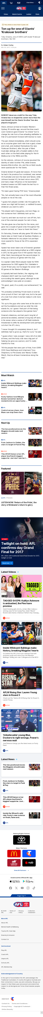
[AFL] (4, 3)
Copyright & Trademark (22, 1006)
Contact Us (5, 939)
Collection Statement (31, 911)
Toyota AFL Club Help (8, 931)
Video (6, 14)
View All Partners (20, 870)
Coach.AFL (4, 954)
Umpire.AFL (5, 958)
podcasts (10, 498)
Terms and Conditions (19, 1003)
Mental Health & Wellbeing (10, 927)
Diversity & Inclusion (8, 935)
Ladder (28, 14)
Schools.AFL (5, 963)
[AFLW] (11, 3)
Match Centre (17, 14)
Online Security (7, 1009)
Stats (37, 14)
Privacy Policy (21, 911)
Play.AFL (4, 950)
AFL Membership (6, 967)
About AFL (4, 922)
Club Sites (30, 2)
